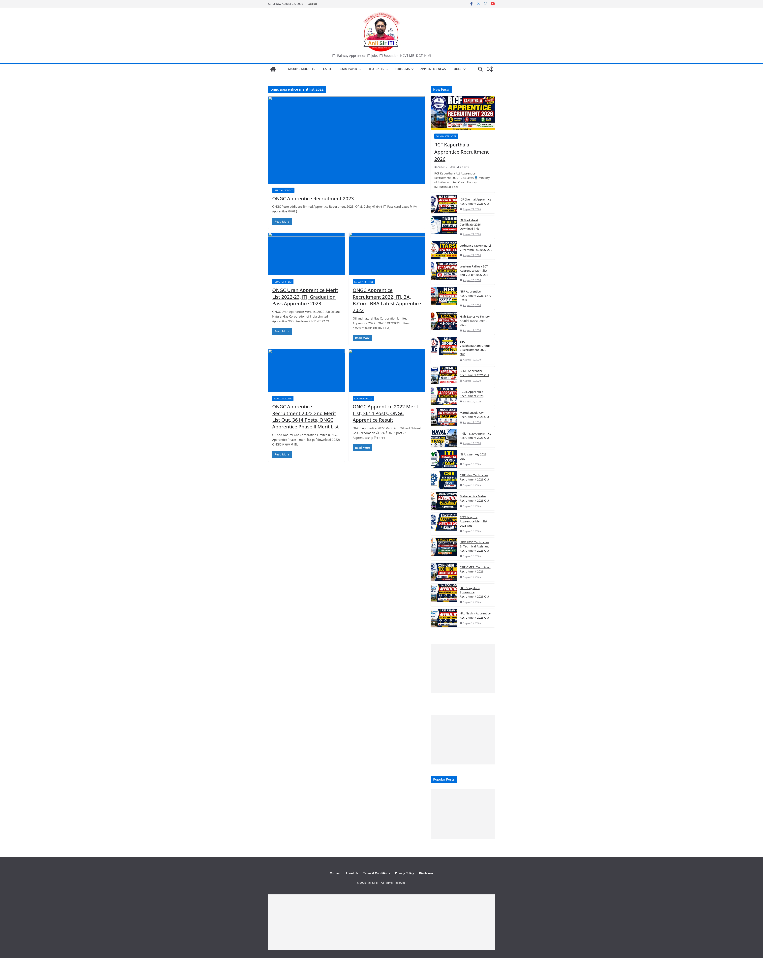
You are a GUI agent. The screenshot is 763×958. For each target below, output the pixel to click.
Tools (456, 69)
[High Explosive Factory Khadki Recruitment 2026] (444, 323)
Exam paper (348, 69)
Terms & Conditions (376, 873)
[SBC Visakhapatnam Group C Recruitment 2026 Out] (444, 350)
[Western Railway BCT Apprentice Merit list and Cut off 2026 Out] (444, 273)
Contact (335, 873)
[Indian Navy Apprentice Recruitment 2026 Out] (444, 438)
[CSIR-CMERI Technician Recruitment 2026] (444, 572)
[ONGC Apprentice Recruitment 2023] (346, 140)
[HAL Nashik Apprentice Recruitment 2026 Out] (444, 618)
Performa (402, 69)
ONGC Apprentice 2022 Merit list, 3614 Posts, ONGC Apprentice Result (385, 413)
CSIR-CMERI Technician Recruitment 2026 (475, 569)
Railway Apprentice (446, 136)
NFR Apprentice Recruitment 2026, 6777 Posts (475, 296)
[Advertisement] (463, 668)
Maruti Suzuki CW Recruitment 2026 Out (474, 415)
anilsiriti (464, 167)
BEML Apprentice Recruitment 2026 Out (474, 373)
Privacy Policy (404, 873)
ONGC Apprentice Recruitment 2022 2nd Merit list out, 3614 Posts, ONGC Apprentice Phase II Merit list (305, 416)
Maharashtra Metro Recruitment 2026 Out (474, 498)
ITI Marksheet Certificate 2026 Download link (470, 224)
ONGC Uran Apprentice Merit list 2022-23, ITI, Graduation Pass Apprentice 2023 (305, 297)
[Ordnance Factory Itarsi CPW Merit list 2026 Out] (444, 250)
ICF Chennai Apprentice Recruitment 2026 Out (475, 201)
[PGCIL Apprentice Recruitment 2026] (444, 396)
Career (328, 69)
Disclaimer (426, 873)
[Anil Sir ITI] (273, 69)
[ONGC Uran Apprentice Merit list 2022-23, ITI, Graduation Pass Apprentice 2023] (306, 254)
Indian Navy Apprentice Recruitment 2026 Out (475, 436)
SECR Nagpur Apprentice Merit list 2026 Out (473, 521)
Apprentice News (433, 69)
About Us (352, 873)
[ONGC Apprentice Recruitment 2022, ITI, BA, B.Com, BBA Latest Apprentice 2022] (387, 254)
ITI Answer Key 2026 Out (473, 456)
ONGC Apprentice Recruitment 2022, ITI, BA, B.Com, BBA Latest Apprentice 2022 (387, 300)
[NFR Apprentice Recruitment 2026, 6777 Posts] (444, 298)
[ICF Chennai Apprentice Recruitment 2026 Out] (444, 204)
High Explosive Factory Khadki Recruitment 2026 (475, 321)
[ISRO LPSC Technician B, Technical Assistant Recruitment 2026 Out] (444, 549)
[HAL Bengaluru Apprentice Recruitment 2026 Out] (444, 595)
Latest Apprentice (283, 190)
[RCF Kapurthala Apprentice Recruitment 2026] (463, 113)
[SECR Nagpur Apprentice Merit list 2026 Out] (444, 524)
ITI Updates (376, 69)
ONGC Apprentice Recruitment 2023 (313, 198)
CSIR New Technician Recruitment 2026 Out (474, 477)
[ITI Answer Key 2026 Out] (444, 459)
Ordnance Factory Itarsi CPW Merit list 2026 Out (476, 248)
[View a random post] (490, 69)
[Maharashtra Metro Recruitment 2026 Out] (444, 501)
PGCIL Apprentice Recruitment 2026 (471, 394)
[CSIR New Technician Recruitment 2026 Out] (444, 480)
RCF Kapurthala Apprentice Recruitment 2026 (461, 151)
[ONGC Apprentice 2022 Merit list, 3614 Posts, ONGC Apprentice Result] (387, 370)
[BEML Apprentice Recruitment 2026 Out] (444, 375)
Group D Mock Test (302, 69)
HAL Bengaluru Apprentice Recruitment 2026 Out (474, 592)
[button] (359, 69)
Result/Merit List (283, 281)
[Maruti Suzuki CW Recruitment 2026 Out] (444, 417)
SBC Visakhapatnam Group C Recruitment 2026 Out (475, 348)
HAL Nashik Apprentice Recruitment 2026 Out (475, 615)
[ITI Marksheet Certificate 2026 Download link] (444, 227)
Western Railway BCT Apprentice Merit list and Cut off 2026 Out (474, 270)
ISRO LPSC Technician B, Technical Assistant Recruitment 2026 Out (474, 546)
